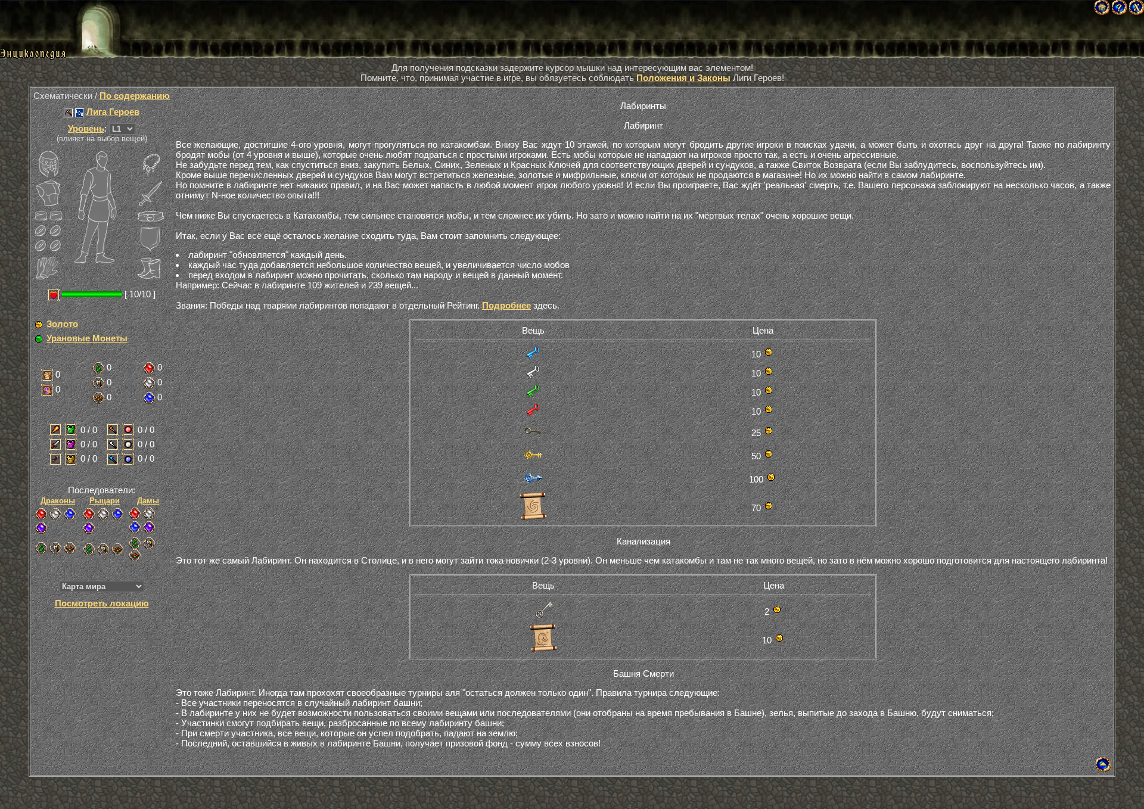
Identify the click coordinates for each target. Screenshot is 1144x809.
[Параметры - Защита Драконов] (71, 429)
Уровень (86, 128)
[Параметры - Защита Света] (128, 444)
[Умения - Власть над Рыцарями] (98, 383)
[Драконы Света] (55, 514)
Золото (62, 324)
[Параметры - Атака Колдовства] (113, 459)
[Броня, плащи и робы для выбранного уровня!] (48, 194)
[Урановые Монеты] (38, 339)
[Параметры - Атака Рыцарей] (55, 444)
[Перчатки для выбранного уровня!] (48, 268)
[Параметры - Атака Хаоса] (113, 429)
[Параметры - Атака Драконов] (55, 429)
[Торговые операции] (38, 324)
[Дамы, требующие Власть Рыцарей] (149, 543)
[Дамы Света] (149, 513)
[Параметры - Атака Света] (113, 444)
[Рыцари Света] (103, 514)
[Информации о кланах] (79, 112)
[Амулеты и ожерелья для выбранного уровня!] (151, 164)
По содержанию (135, 96)
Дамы (148, 501)
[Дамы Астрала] (149, 527)
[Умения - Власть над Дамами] (98, 398)
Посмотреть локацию (102, 603)
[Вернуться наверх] (1103, 769)
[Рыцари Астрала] (89, 528)
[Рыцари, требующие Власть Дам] (117, 549)
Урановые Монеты (87, 338)
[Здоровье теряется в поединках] (54, 295)
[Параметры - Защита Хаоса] (128, 429)
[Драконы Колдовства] (70, 514)
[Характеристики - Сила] (47, 375)
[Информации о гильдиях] (68, 112)
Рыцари (104, 501)
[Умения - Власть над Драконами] (98, 368)
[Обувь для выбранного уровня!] (151, 268)
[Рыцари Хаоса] (89, 514)
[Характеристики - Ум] (47, 390)
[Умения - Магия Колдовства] (149, 398)
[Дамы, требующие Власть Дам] (135, 555)
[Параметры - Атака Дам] (55, 459)
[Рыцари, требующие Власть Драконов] (89, 549)
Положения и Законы (683, 78)
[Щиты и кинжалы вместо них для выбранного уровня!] (151, 238)
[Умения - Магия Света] (149, 383)
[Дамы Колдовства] (135, 527)
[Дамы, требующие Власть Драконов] (135, 543)
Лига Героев (112, 112)
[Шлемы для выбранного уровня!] (48, 164)
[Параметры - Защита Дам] (71, 459)
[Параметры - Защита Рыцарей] (71, 444)
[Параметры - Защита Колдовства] (128, 459)
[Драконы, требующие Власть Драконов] (41, 548)
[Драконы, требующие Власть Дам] (70, 548)
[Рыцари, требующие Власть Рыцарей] (103, 549)
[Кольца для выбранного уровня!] (40, 230)
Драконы (58, 501)
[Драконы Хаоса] (41, 514)
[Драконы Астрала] (41, 528)
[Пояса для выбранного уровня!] (151, 216)
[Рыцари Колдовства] (117, 514)
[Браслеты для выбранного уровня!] (40, 216)
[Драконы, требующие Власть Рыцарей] (55, 548)
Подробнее (506, 305)
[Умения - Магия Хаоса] (149, 368)
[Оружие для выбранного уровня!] (151, 194)
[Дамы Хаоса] (135, 513)
